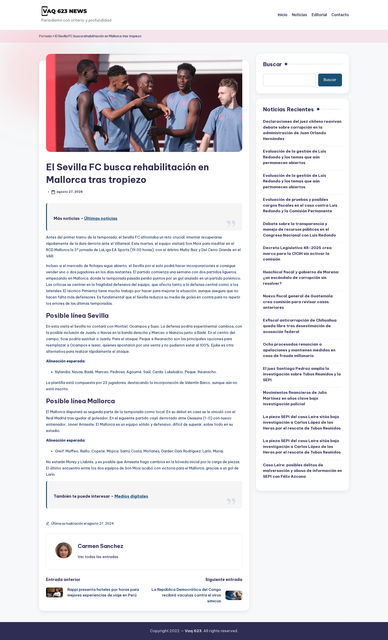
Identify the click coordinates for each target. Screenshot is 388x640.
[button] (98, 557)
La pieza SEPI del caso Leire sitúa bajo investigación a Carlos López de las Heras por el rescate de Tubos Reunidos (302, 422)
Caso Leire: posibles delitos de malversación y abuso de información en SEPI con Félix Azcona (302, 470)
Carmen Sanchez (100, 546)
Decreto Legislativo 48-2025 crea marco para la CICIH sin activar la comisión (297, 253)
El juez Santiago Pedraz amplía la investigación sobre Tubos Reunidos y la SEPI (302, 374)
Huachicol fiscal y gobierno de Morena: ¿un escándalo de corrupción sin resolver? (301, 278)
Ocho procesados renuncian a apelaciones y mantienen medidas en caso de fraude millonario (299, 350)
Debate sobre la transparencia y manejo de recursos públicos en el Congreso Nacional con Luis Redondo (299, 229)
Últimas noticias (100, 218)
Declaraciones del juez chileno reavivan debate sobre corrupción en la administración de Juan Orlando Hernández (302, 130)
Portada (45, 36)
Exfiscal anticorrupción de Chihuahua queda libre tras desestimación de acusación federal (300, 326)
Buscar (272, 64)
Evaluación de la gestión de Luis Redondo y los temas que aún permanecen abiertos (294, 157)
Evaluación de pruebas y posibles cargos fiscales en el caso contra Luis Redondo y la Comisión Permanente (300, 205)
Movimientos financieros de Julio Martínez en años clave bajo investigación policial (295, 398)
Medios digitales (131, 496)
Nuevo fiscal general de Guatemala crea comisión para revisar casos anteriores (298, 302)
